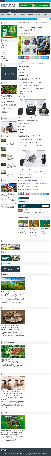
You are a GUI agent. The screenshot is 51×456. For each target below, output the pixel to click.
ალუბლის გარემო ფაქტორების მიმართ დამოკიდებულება (7, 97)
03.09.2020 (21, 33)
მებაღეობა (3, 14)
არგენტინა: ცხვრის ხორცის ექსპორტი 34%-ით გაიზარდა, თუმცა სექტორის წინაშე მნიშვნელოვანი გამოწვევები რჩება (12, 395)
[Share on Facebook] (19, 57)
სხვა (14, 12)
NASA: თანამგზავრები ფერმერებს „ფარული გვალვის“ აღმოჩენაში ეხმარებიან (13, 294)
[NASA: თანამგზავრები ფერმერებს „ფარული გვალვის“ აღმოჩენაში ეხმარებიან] (13, 283)
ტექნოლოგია (23, 9)
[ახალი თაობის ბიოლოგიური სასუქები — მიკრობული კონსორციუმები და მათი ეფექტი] (3, 172)
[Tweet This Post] (22, 57)
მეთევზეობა (4, 49)
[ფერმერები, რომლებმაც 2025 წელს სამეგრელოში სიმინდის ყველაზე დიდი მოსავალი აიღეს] (34, 223)
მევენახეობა (23, 14)
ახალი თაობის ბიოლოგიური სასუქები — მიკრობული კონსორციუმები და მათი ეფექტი (11, 173)
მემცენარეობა (16, 14)
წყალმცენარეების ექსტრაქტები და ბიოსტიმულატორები (11, 148)
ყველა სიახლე (9, 9)
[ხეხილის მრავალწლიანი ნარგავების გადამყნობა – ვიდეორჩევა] (9, 187)
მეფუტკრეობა (46, 14)
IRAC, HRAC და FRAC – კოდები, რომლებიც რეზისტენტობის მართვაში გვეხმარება (13, 432)
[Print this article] (33, 57)
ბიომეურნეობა (43, 9)
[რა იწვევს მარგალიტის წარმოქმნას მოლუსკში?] (13, 317)
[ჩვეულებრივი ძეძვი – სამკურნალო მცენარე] (13, 351)
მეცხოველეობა (39, 14)
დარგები (16, 9)
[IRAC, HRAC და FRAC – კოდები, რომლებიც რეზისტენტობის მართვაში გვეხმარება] (13, 422)
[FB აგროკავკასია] (50, 1)
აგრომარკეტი (8, 12)
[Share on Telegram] (42, 57)
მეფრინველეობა (31, 14)
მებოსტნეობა (9, 14)
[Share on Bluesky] (45, 57)
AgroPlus (36, 9)
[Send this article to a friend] (30, 57)
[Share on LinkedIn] (25, 57)
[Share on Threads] (48, 57)
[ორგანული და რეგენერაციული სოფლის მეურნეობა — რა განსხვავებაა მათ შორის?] (3, 164)
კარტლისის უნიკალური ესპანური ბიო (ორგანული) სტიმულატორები (22, 231)
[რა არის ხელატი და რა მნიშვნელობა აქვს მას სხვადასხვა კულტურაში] (45, 223)
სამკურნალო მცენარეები (8, 342)
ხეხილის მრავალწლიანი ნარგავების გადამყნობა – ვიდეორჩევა (8, 194)
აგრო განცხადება (24, 197)
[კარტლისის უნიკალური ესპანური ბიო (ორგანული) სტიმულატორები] (23, 223)
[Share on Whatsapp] (36, 57)
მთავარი (2, 9)
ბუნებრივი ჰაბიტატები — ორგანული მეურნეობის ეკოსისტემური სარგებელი (10, 157)
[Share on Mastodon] (39, 57)
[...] (9, 112)
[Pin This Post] (27, 57)
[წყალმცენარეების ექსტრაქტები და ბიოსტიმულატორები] (3, 149)
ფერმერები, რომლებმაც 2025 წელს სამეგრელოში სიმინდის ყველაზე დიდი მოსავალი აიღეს (33, 232)
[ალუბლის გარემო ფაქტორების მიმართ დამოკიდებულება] (9, 89)
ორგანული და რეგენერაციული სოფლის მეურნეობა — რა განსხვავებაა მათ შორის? (11, 165)
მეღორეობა (4, 58)
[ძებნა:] (43, 19)
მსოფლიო (30, 9)
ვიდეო (2, 12)
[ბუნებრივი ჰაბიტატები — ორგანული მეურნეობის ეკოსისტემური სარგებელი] (3, 155)
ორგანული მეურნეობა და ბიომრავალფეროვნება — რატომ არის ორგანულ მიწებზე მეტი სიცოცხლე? (11, 142)
